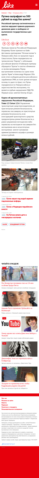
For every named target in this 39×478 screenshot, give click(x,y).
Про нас (4, 398)
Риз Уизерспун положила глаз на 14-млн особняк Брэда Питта (17, 284)
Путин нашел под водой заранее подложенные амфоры (17, 199)
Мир (9, 13)
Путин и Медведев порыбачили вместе (17, 207)
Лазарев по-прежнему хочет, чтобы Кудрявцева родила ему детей (15, 384)
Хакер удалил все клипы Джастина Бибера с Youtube (19, 334)
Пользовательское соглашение (12, 409)
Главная (4, 13)
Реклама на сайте (7, 400)
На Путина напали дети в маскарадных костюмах (14, 216)
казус (5, 224)
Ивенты (4, 403)
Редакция (5, 405)
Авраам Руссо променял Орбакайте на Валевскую (17, 309)
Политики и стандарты (9, 407)
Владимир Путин (17, 224)
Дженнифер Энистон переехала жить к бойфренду (17, 359)
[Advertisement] (19, 246)
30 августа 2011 (18, 13)
